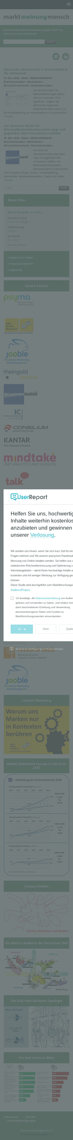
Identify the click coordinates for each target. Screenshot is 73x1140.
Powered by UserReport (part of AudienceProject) (39, 648)
